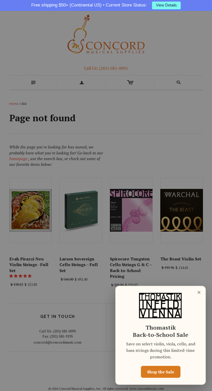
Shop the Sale (160, 372)
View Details (166, 5)
